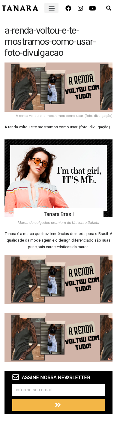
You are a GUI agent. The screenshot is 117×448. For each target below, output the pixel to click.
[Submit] (58, 405)
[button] (51, 8)
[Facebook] (68, 8)
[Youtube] (92, 8)
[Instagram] (80, 8)
